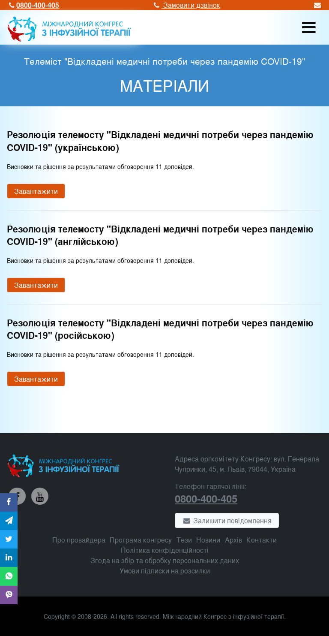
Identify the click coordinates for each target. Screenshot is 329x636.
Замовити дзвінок (191, 5)
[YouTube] (39, 496)
